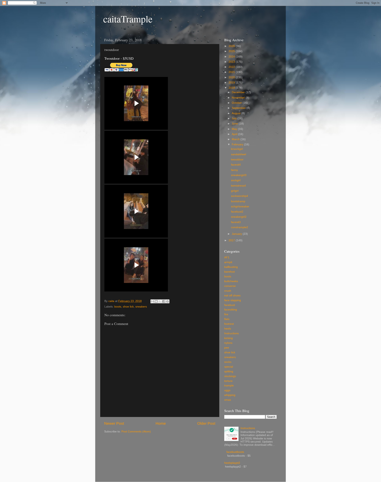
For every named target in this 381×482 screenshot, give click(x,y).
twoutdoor (237, 159)
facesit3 (236, 222)
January (237, 233)
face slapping (232, 300)
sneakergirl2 (238, 216)
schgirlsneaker (240, 206)
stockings (230, 376)
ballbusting (231, 266)
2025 (232, 51)
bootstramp (238, 201)
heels (227, 328)
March (236, 139)
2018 (232, 87)
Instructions (231, 333)
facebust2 (237, 211)
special (228, 366)
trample (229, 385)
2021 (232, 72)
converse (230, 286)
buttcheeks (231, 281)
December (239, 92)
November (239, 97)
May (235, 128)
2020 (232, 77)
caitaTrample (127, 18)
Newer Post (114, 423)
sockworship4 (239, 196)
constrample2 (239, 227)
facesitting (230, 309)
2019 (232, 82)
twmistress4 (238, 185)
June (235, 123)
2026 (232, 46)
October (237, 102)
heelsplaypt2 (232, 462)
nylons (228, 342)
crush (227, 290)
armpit (228, 262)
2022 (232, 66)
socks (227, 361)
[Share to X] (160, 301)
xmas (227, 399)
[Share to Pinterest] (167, 301)
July (235, 118)
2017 (232, 240)
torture (228, 380)
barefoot (229, 271)
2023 (232, 61)
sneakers (141, 306)
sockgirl (236, 180)
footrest (229, 323)
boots (117, 306)
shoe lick (128, 306)
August (236, 113)
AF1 (226, 257)
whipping (229, 395)
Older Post (206, 423)
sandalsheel (238, 154)
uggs (227, 390)
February (238, 144)
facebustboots (235, 451)
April (235, 134)
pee (226, 347)
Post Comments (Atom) (136, 431)
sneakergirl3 (238, 175)
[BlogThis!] (156, 301)
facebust (229, 305)
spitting (228, 371)
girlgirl (235, 190)
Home (161, 423)
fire (226, 314)
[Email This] (152, 301)
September (239, 107)
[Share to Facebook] (164, 301)
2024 (232, 56)
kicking (228, 338)
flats (226, 319)
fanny (234, 170)
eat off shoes (232, 295)
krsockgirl (237, 149)
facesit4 (236, 164)
